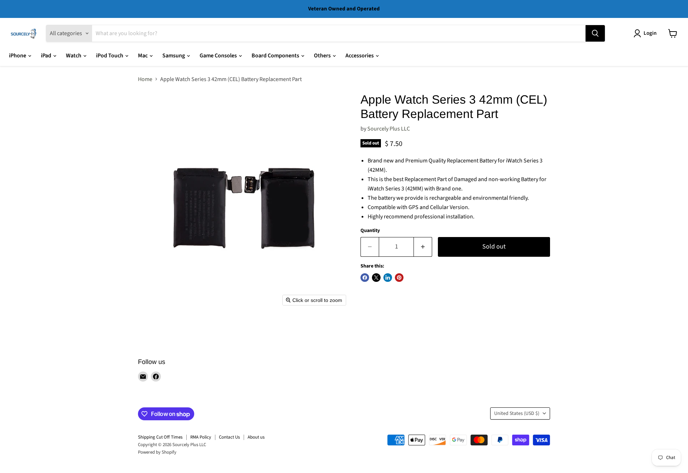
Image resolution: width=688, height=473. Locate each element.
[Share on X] (376, 277)
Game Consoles (219, 56)
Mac (143, 56)
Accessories (360, 56)
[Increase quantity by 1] (423, 247)
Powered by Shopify (157, 452)
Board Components (276, 56)
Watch (74, 56)
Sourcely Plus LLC (388, 129)
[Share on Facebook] (364, 277)
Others (323, 56)
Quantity (370, 230)
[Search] (595, 33)
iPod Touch (110, 56)
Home (145, 79)
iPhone (18, 56)
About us (256, 437)
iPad (46, 56)
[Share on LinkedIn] (387, 277)
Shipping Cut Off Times (160, 437)
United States (516, 413)
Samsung (174, 56)
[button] (646, 33)
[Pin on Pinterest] (399, 277)
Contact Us (229, 437)
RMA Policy (200, 437)
